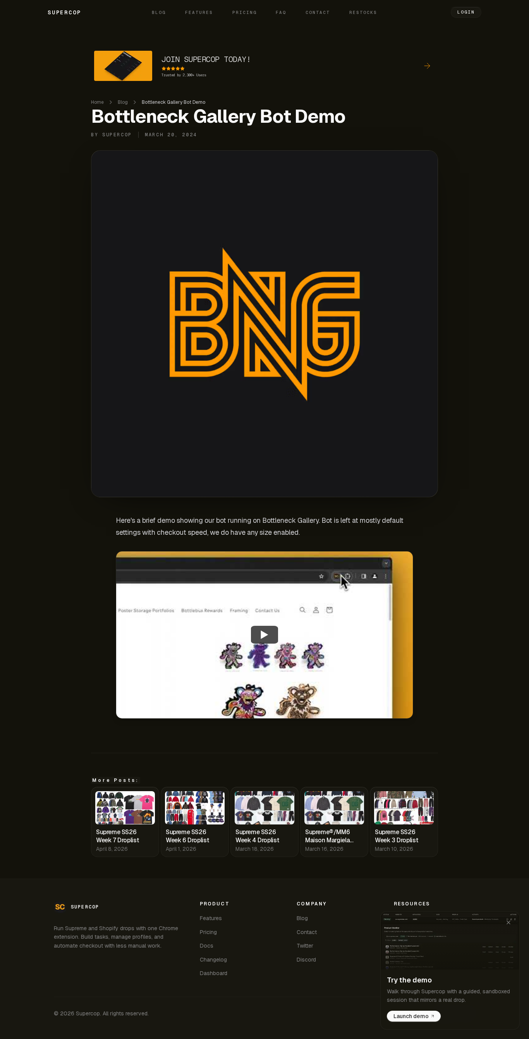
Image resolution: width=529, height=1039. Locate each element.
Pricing (244, 12)
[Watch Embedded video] (264, 635)
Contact (318, 12)
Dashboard (213, 973)
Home (97, 102)
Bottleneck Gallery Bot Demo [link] (173, 102)
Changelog (213, 959)
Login (466, 12)
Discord (306, 959)
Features (199, 12)
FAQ (281, 12)
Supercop (64, 12)
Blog (159, 12)
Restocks (363, 12)
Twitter (305, 945)
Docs (206, 945)
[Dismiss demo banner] (508, 922)
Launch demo (411, 1016)
